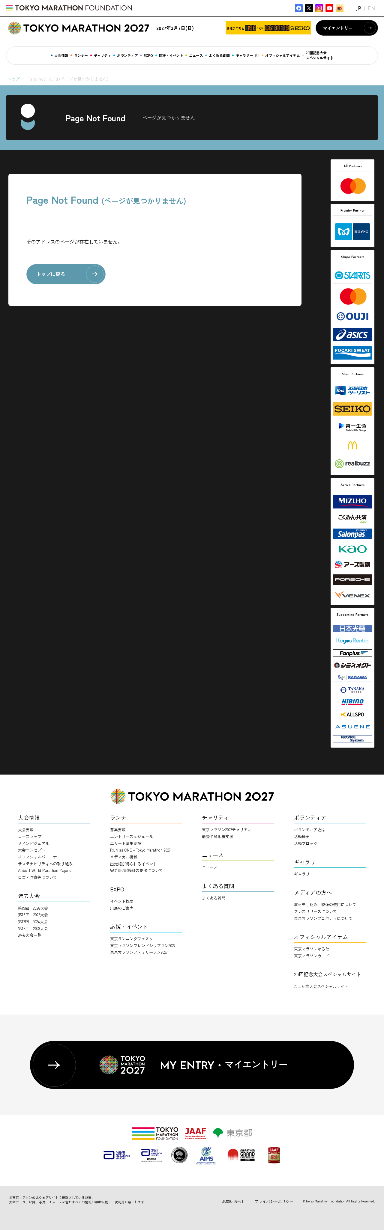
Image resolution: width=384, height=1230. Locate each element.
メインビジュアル (33, 843)
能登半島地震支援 (217, 836)
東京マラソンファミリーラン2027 (138, 952)
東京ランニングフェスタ (131, 938)
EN (372, 9)
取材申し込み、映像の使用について (325, 904)
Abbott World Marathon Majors (44, 870)
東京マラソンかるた (311, 949)
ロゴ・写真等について (37, 877)
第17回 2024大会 (33, 921)
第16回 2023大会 (33, 928)
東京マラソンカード (311, 956)
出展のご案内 (122, 908)
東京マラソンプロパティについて (323, 918)
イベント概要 (122, 901)
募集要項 (118, 829)
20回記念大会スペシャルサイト (321, 986)
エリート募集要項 (125, 843)
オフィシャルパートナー (39, 857)
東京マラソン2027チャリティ (226, 829)
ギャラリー (304, 874)
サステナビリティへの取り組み (45, 864)
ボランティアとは (309, 829)
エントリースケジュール (131, 836)
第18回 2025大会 (33, 914)
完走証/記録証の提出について (136, 870)
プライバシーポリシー (273, 1201)
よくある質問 (213, 898)
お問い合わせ (233, 1201)
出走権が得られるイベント (133, 864)
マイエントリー (337, 28)
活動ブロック (305, 843)
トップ (13, 79)
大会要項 (26, 829)
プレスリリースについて (315, 911)
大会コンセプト (31, 850)
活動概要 (302, 836)
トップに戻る (50, 273)
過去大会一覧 (29, 935)
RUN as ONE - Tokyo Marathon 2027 (140, 850)
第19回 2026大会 (33, 908)
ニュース (210, 867)
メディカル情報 (123, 857)
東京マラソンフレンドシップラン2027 (142, 945)
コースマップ (29, 836)
